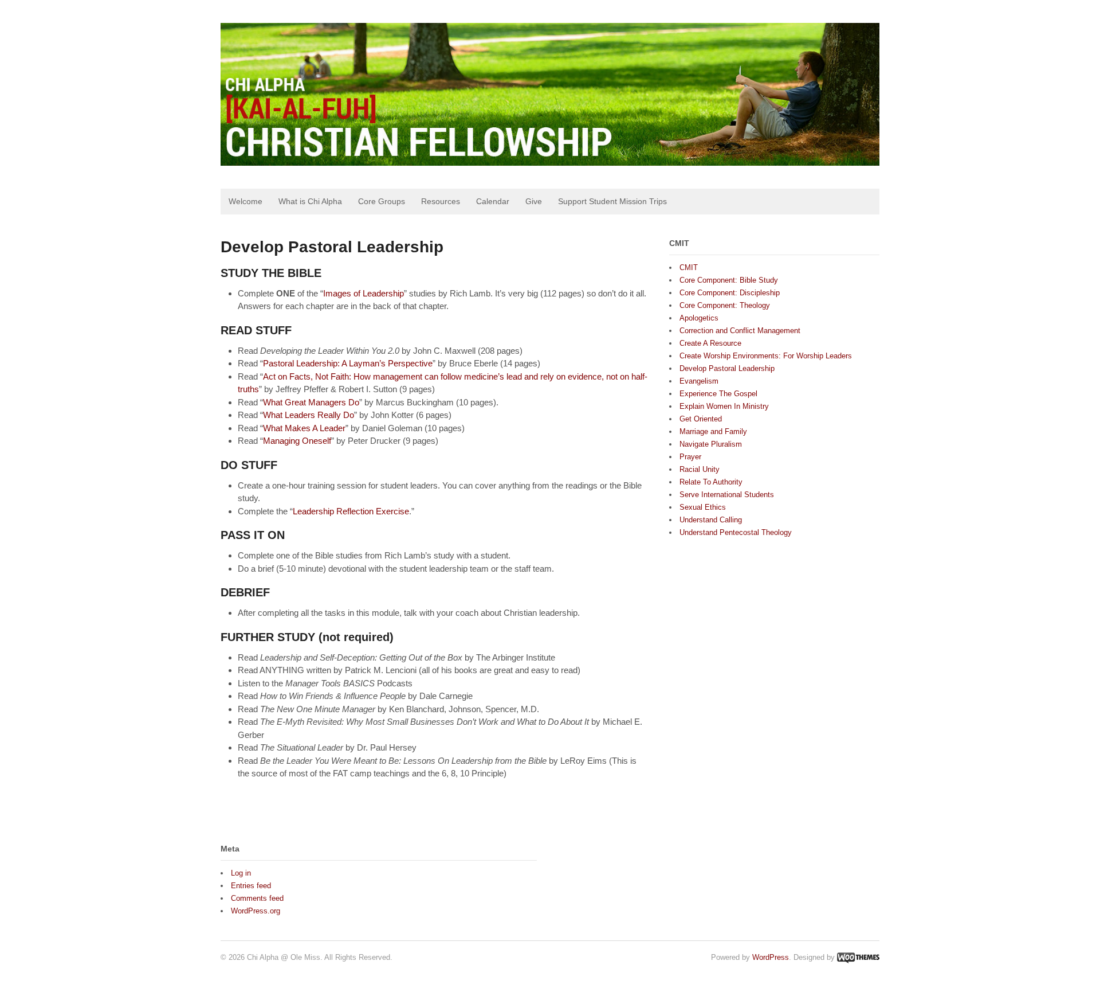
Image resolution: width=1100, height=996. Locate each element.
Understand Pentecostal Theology (735, 532)
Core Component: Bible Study (728, 280)
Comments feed (257, 898)
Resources (440, 201)
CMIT (688, 267)
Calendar (492, 201)
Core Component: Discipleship (729, 292)
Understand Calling (710, 519)
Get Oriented (700, 419)
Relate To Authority (710, 482)
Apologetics (698, 318)
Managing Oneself (297, 441)
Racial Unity (699, 469)
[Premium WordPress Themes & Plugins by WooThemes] (858, 957)
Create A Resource (710, 343)
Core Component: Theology (724, 305)
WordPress (770, 957)
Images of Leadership (363, 293)
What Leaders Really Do (308, 415)
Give (533, 201)
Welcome (245, 201)
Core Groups (381, 201)
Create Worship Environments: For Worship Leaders (765, 355)
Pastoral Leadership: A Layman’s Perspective (348, 363)
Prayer (690, 456)
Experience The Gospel (718, 393)
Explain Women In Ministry (724, 406)
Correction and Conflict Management (739, 330)
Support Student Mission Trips (612, 201)
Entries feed (251, 885)
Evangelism (698, 381)
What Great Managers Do (311, 402)
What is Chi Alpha (310, 201)
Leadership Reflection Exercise (351, 511)
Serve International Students (726, 494)
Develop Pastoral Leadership (727, 368)
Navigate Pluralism (710, 444)
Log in (241, 873)
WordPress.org (255, 911)
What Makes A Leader (304, 428)
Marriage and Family (713, 431)
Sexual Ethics (702, 507)
